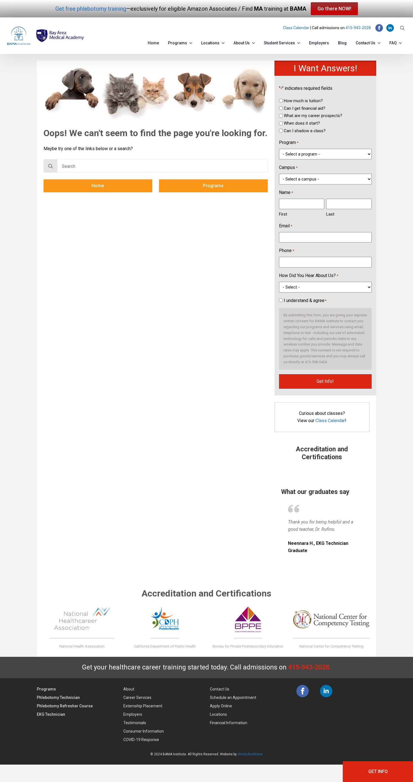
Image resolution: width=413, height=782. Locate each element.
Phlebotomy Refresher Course (65, 706)
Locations (210, 43)
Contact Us (365, 43)
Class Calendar (296, 28)
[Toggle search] (402, 28)
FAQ (393, 43)
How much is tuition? (303, 100)
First (283, 214)
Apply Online (221, 706)
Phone (286, 250)
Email (285, 225)
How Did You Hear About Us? (308, 275)
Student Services (279, 43)
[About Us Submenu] (254, 41)
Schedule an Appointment (233, 697)
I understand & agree (305, 300)
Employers (319, 43)
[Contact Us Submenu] (380, 41)
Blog (342, 43)
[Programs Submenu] (192, 41)
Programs (177, 43)
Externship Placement (142, 706)
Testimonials (134, 723)
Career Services (137, 697)
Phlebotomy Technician (58, 697)
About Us (241, 43)
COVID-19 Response (141, 739)
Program (288, 142)
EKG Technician (51, 714)
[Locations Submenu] (224, 41)
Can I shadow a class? (305, 130)
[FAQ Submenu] (401, 41)
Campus (288, 167)
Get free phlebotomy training (90, 8)
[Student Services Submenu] (300, 41)
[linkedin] (390, 28)
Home (153, 43)
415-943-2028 (358, 28)
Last (330, 214)
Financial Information (228, 723)
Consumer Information (143, 731)
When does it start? (302, 123)
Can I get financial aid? (304, 108)
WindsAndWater (250, 754)
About (128, 689)
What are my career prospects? (313, 115)
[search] (50, 166)
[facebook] (379, 28)
